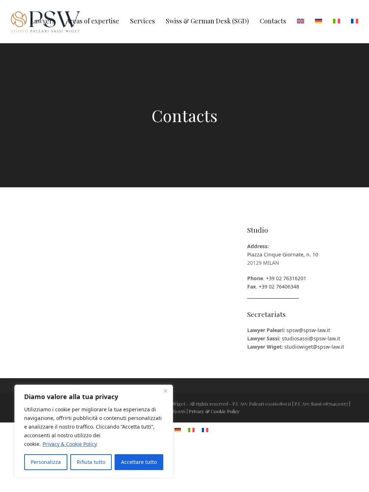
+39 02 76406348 (279, 286)
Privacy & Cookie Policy (70, 443)
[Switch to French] (355, 22)
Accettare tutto (139, 462)
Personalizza (46, 462)
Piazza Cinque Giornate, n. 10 (282, 254)
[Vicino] (165, 390)
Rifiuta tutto (91, 462)
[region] (93, 431)
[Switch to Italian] (337, 22)
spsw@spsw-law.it (308, 330)
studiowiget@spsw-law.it (314, 346)
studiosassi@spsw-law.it (311, 338)
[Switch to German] (319, 22)
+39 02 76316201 (286, 278)
